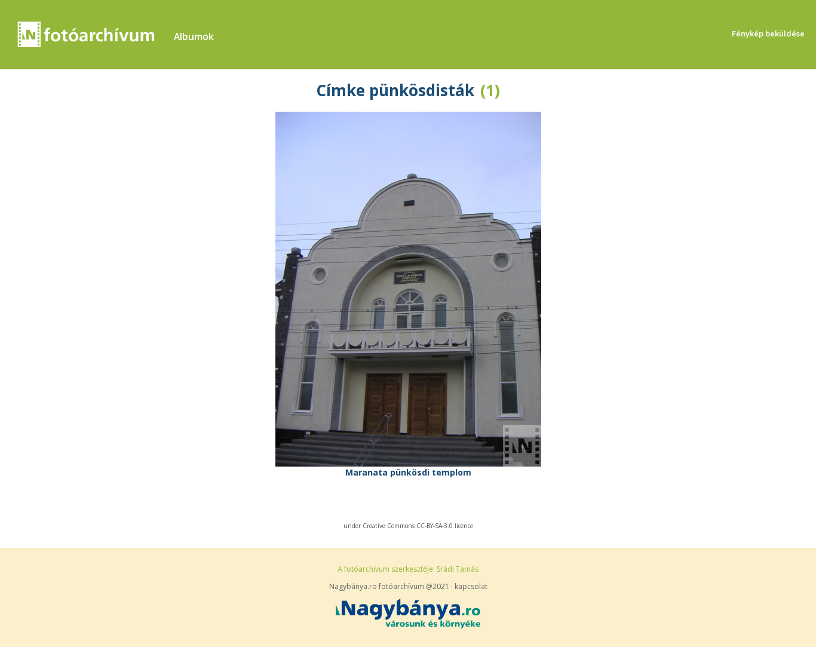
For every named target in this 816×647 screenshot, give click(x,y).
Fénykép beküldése (768, 33)
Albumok (194, 36)
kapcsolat (471, 586)
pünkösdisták (421, 90)
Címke (340, 90)
